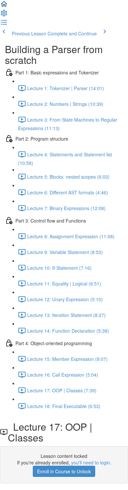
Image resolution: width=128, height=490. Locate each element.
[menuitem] (4, 15)
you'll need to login (90, 462)
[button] (4, 6)
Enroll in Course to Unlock (64, 471)
